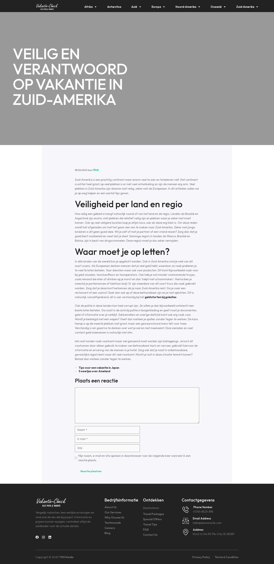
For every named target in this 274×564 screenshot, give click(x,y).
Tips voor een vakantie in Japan (99, 367)
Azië (134, 7)
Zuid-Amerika (245, 7)
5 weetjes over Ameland (94, 371)
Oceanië (216, 7)
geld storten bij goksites (160, 297)
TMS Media (66, 557)
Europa (156, 7)
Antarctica (114, 7)
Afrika (88, 7)
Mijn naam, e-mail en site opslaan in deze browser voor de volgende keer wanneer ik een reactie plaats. (134, 458)
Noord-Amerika (186, 7)
